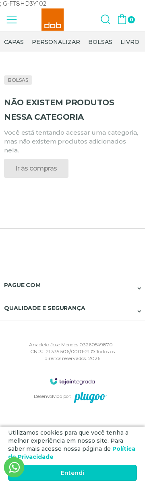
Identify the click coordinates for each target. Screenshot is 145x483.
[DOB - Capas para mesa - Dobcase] (52, 19)
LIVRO (129, 42)
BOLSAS (100, 42)
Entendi (72, 473)
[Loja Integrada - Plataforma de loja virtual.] (72, 381)
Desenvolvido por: (52, 396)
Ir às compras (36, 168)
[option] (14, 42)
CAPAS (14, 42)
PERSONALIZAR (56, 42)
